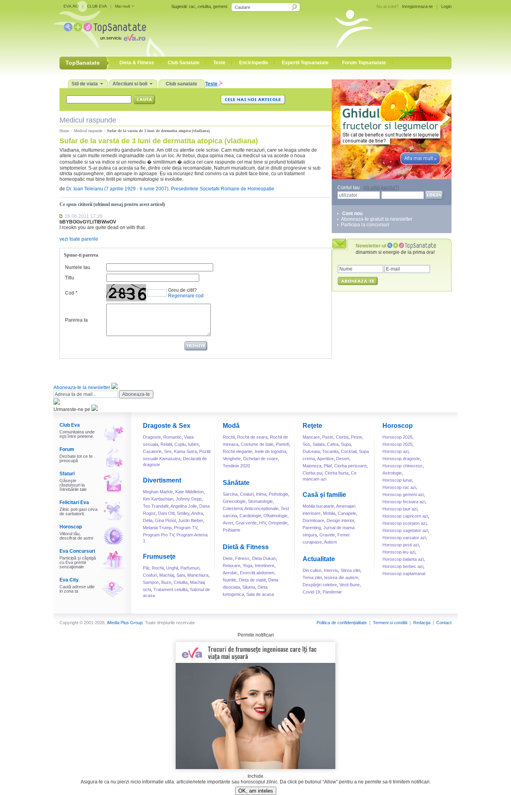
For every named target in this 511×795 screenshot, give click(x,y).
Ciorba (342, 437)
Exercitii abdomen (257, 572)
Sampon (151, 582)
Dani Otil (166, 513)
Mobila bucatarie (318, 506)
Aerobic (230, 572)
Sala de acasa (260, 594)
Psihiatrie (231, 530)
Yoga (247, 565)
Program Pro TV (158, 534)
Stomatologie (260, 501)
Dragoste (152, 437)
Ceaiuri (247, 494)
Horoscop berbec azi (402, 566)
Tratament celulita (170, 589)
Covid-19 (311, 591)
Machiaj (166, 575)
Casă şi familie (324, 494)
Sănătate (236, 482)
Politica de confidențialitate (342, 622)
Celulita (181, 582)
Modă (231, 425)
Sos (306, 444)
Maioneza (312, 465)
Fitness (242, 558)
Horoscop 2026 (397, 437)
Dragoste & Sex (166, 425)
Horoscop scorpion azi (404, 523)
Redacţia (421, 622)
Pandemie (332, 591)
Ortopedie (277, 522)
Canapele (347, 513)
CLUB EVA (97, 6)
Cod (69, 293)
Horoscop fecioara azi (403, 501)
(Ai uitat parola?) (381, 187)
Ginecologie (234, 501)
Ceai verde (246, 522)
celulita (204, 6)
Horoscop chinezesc (402, 465)
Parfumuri (189, 568)
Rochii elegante (237, 451)
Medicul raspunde (88, 131)
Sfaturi (67, 474)
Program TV (185, 527)
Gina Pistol (165, 520)
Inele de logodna (270, 451)
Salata (319, 444)
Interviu (331, 570)
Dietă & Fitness (246, 547)
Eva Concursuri (77, 551)
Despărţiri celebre (320, 584)
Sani (180, 575)
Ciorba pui (312, 473)
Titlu (69, 278)
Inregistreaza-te (417, 6)
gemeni (220, 6)
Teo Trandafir (155, 506)
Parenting (312, 527)
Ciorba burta (337, 473)
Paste (327, 437)
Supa (346, 444)
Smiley (183, 513)
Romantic (172, 437)
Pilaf (328, 465)
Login (446, 6)
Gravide (327, 534)
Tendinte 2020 (236, 465)
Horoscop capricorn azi (405, 516)
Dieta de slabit (252, 579)
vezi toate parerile (78, 239)
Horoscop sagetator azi (405, 530)
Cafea (333, 444)
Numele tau (77, 267)
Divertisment (162, 480)
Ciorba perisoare (350, 465)
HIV (262, 522)
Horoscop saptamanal (403, 573)
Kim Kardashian (158, 498)
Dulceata (311, 451)
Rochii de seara (252, 437)
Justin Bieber (190, 520)
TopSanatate (104, 28)
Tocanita (330, 451)
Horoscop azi (395, 451)
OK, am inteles (255, 791)
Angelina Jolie (183, 506)
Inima (261, 494)
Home (64, 131)
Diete (228, 558)
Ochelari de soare (260, 458)
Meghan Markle (158, 491)
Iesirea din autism (341, 577)
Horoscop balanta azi (403, 559)
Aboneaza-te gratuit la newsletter (376, 219)
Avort (228, 522)
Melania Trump (157, 527)
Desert (342, 458)
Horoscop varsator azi (404, 537)
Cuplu (180, 444)
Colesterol (232, 508)
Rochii (158, 568)
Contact (444, 622)
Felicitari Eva (74, 502)
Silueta (248, 587)
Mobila (329, 513)
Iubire (193, 444)
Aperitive (325, 458)
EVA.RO (71, 6)
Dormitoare (313, 520)
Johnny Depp (189, 498)
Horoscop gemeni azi (403, 494)
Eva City (69, 580)
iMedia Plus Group (125, 622)
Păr (146, 568)
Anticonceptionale (261, 508)
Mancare (311, 437)
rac (192, 6)
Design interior (340, 520)
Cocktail (349, 451)
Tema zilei (312, 577)
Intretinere (264, 565)
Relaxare (231, 565)
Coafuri (150, 575)
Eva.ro (134, 37)
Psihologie (278, 494)
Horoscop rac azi (399, 487)
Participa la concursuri (365, 224)
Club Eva (69, 425)
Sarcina (230, 494)
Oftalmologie (275, 515)
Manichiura (197, 575)
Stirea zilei (350, 570)
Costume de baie (257, 444)
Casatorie (152, 451)
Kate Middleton (189, 491)
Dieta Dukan (264, 558)
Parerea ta (76, 320)
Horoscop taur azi (399, 508)
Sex (168, 451)
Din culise (312, 570)
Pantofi (282, 444)
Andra (197, 513)
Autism (330, 542)
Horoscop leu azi (398, 552)
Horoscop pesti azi (400, 544)
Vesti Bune (349, 584)
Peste (356, 437)
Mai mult (122, 6)
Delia (148, 520)
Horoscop (70, 527)
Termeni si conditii (390, 622)
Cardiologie (250, 515)
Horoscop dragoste (401, 458)
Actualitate (319, 559)
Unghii (172, 568)
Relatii (166, 444)
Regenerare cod (186, 296)
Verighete (232, 458)
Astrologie (392, 473)
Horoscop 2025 (397, 444)
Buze (166, 582)
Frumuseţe (159, 556)
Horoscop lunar (397, 480)
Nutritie (229, 579)
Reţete (312, 425)
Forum (66, 449)
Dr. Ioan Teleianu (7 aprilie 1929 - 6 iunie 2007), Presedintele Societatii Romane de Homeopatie (170, 189)
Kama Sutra (185, 451)
